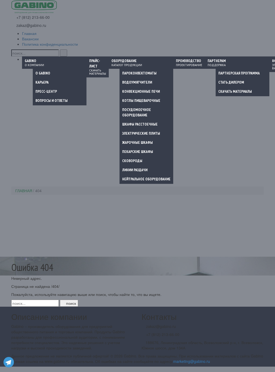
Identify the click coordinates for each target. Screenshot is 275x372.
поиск (70, 303)
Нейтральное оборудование (146, 179)
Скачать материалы (235, 91)
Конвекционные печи (141, 91)
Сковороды (132, 160)
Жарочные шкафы (137, 142)
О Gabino (42, 73)
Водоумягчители (137, 82)
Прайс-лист (97, 67)
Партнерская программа (239, 73)
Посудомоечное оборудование (136, 112)
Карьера (42, 82)
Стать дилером (231, 82)
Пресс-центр (46, 91)
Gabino (34, 62)
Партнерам (217, 62)
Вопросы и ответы (51, 100)
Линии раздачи (134, 169)
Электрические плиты (141, 133)
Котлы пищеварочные (141, 100)
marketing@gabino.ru (191, 361)
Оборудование (126, 62)
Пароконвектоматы (139, 73)
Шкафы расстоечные (140, 124)
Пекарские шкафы (137, 151)
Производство (189, 62)
